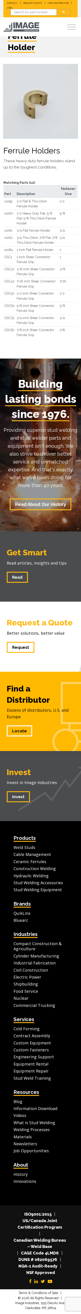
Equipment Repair (31, 1071)
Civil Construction (31, 970)
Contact (12, 3)
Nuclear (21, 998)
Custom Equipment (32, 1043)
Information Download (35, 1108)
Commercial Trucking (34, 1005)
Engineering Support (34, 1056)
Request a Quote (40, 622)
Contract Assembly (32, 1035)
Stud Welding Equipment (38, 889)
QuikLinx (22, 913)
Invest (19, 772)
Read (17, 577)
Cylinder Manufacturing (36, 956)
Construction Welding (35, 868)
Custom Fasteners (31, 1050)
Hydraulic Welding (31, 875)
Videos (20, 1115)
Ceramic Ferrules (30, 861)
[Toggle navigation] (71, 27)
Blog (18, 1101)
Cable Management (32, 854)
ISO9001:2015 (38, 1214)
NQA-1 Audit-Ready (37, 1266)
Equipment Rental (31, 1064)
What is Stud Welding (34, 1122)
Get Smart (27, 552)
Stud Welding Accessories (38, 882)
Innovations (25, 1181)
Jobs (9, 8)
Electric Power (27, 977)
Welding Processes (32, 1129)
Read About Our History (40, 504)
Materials (23, 1136)
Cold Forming (27, 1028)
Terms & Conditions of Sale (38, 1293)
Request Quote (32, 3)
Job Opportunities (31, 1150)
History (21, 1174)
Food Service (26, 991)
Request (20, 647)
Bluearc (21, 920)
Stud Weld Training (32, 1078)
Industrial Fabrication (35, 963)
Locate (19, 731)
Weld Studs (24, 847)
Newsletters (25, 1143)
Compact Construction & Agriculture (38, 946)
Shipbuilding (26, 984)
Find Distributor (58, 3)
